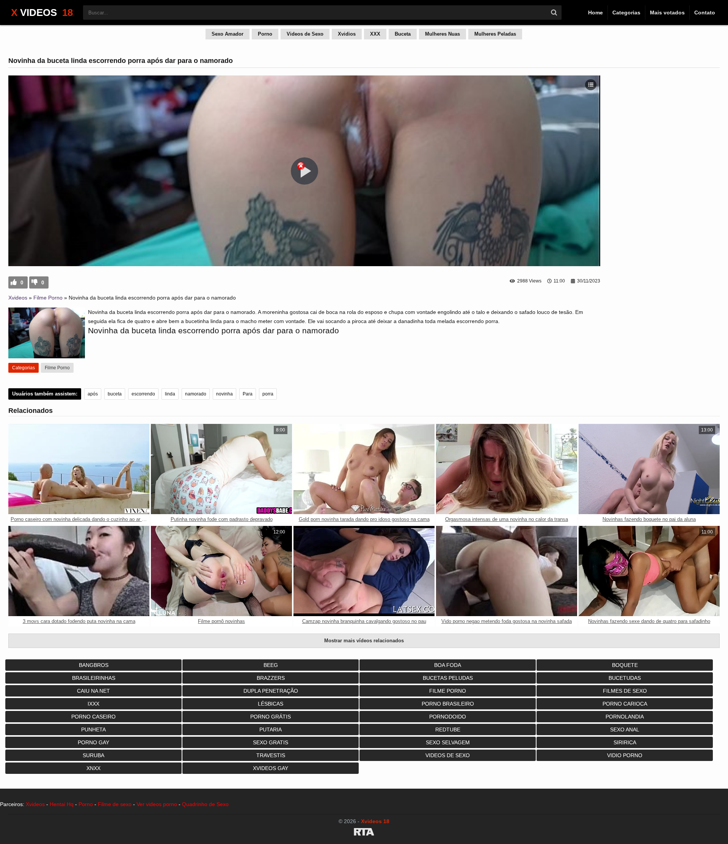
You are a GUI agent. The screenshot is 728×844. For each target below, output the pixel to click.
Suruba (93, 755)
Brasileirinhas (93, 678)
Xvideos (17, 298)
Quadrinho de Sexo (205, 804)
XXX (375, 34)
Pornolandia (625, 717)
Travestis (270, 755)
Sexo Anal (624, 729)
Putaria (270, 729)
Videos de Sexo (305, 34)
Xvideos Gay (270, 768)
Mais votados (667, 12)
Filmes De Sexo (625, 691)
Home (595, 12)
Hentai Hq (62, 804)
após (93, 394)
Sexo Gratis (270, 742)
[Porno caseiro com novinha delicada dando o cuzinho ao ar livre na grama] (78, 469)
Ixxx (93, 704)
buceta (115, 394)
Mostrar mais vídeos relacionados (364, 640)
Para (248, 394)
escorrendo (143, 394)
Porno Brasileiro (448, 704)
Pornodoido (447, 717)
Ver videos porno (156, 804)
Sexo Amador (227, 34)
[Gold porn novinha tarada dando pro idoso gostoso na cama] (364, 469)
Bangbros (93, 665)
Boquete (625, 665)
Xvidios (347, 34)
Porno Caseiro (93, 717)
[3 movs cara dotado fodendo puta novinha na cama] (78, 571)
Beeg (271, 665)
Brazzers (271, 678)
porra (267, 394)
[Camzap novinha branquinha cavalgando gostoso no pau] (364, 571)
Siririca (624, 742)
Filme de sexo (115, 804)
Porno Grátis (270, 717)
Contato (704, 12)
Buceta (403, 34)
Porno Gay (93, 742)
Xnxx (93, 768)
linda (170, 394)
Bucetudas (625, 678)
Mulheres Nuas (442, 34)
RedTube (447, 729)
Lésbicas (270, 704)
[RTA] (364, 833)
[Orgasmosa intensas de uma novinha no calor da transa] (506, 469)
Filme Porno (48, 298)
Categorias (626, 12)
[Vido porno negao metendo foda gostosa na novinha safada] (506, 571)
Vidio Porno (624, 755)
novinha (224, 394)
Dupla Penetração (270, 691)
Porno (265, 34)
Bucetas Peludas (448, 678)
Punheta (93, 729)
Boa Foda (447, 665)
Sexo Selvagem (448, 742)
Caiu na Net (93, 691)
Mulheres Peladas (495, 34)
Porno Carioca (624, 704)
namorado (195, 394)
